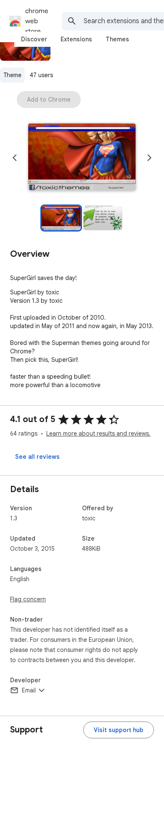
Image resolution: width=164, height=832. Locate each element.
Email (29, 690)
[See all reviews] (37, 457)
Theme (12, 75)
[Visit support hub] (118, 730)
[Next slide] (149, 157)
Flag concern (28, 599)
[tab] (34, 39)
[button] (82, 158)
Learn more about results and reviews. (98, 433)
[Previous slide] (14, 157)
